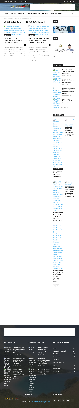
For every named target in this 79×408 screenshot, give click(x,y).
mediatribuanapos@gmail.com (41, 402)
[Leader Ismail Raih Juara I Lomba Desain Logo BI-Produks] (57, 76)
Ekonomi (44, 13)
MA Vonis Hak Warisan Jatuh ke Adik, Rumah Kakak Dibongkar (44, 371)
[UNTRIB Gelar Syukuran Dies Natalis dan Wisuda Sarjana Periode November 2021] (39, 30)
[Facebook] (61, 1)
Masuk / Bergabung (24, 1)
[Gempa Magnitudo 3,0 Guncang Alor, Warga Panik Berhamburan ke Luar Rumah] (8, 366)
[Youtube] (73, 1)
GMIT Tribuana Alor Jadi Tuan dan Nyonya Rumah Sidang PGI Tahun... (57, 174)
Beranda (6, 18)
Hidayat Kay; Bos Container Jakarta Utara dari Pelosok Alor (68, 80)
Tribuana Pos (7, 45)
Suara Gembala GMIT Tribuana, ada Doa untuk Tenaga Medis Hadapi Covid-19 (69, 193)
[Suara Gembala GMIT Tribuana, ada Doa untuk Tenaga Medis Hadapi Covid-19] (70, 184)
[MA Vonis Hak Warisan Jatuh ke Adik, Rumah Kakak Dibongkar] (32, 382)
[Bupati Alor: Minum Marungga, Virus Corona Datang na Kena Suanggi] (32, 350)
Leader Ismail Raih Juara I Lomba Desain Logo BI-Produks (68, 71)
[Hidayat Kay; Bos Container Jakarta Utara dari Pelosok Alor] (57, 81)
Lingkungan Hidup (33, 13)
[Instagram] (64, 1)
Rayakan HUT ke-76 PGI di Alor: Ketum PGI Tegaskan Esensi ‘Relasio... (58, 218)
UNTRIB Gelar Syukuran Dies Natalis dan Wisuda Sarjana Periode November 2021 (39, 40)
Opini (60, 13)
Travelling (53, 13)
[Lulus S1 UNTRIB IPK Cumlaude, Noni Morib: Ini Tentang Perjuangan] (15, 30)
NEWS (6, 13)
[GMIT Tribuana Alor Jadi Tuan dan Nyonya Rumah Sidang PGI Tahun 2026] (58, 144)
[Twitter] (70, 1)
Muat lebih (63, 107)
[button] (73, 13)
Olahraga (21, 13)
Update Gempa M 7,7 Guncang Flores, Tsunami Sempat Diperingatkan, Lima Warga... (18, 373)
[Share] (67, 1)
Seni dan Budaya (58, 168)
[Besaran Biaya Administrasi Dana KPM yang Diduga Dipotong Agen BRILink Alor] (32, 363)
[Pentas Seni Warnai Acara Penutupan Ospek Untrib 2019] (70, 124)
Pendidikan (7, 35)
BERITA (13, 13)
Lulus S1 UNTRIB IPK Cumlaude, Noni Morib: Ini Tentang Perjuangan (13, 40)
